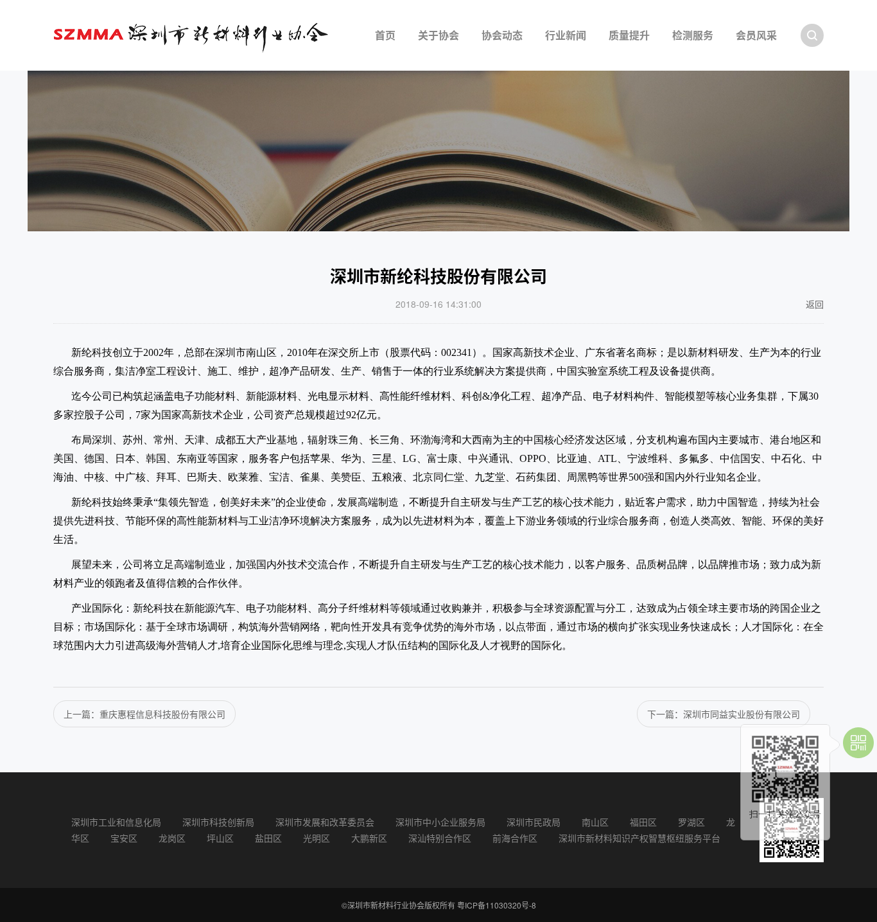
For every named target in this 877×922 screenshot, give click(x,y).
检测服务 (692, 35)
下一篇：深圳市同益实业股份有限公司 (723, 713)
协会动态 (502, 35)
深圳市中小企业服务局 (440, 821)
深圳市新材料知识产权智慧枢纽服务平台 (639, 837)
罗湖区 (691, 821)
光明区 (316, 837)
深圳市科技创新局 (218, 821)
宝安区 (123, 837)
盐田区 (268, 837)
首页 (385, 35)
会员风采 (756, 35)
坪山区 (220, 837)
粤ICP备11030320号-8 (496, 905)
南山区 (595, 821)
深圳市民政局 (533, 821)
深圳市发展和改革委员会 (324, 821)
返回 (815, 303)
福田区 (643, 821)
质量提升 (629, 35)
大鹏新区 (369, 837)
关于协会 (438, 35)
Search (812, 35)
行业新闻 (565, 35)
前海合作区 (514, 837)
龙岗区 (172, 837)
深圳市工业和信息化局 (116, 821)
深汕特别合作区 (439, 837)
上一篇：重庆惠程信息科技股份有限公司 (144, 713)
